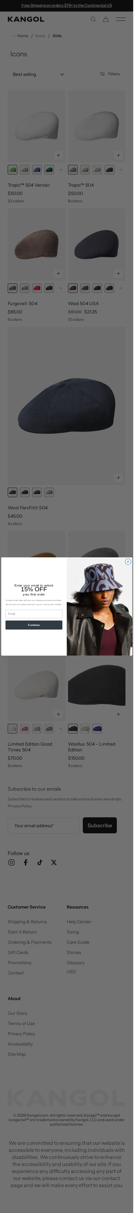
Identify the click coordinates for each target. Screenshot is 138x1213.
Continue (34, 625)
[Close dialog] (128, 561)
